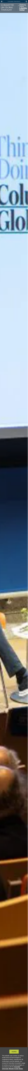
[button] (1, 1)
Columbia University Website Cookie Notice (12, 1068)
